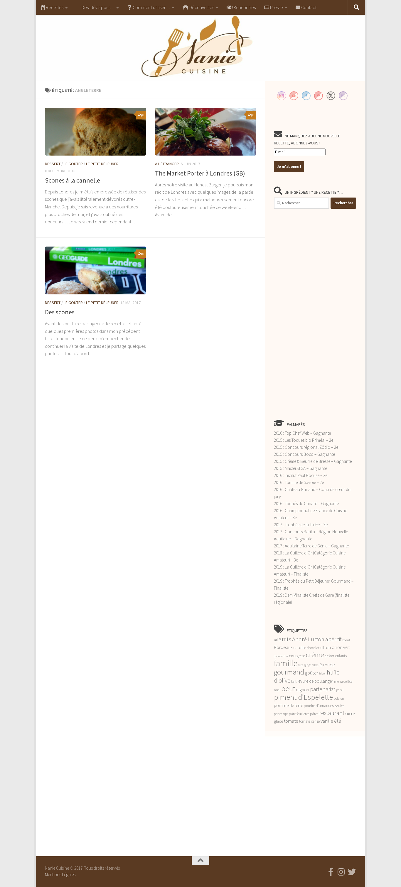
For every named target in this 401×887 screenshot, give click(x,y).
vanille (327, 721)
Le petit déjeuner (102, 163)
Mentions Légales (60, 874)
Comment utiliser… (151, 7)
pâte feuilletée (299, 713)
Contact (308, 7)
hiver (322, 673)
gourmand (289, 672)
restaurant (331, 713)
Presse (276, 7)
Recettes (54, 7)
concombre (281, 656)
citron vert (341, 647)
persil (339, 690)
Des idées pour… (97, 7)
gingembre (311, 665)
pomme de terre (288, 705)
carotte (299, 647)
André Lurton (308, 639)
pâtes (314, 713)
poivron (339, 699)
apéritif (333, 639)
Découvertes (201, 7)
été (337, 721)
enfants (341, 655)
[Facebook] (331, 872)
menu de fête (343, 681)
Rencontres (244, 7)
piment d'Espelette (303, 697)
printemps (281, 714)
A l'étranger (167, 163)
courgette (297, 655)
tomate (291, 721)
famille (285, 663)
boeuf (346, 640)
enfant (329, 656)
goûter (311, 673)
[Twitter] (352, 872)
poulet (339, 706)
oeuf (288, 688)
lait (293, 681)
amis (285, 639)
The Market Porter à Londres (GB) (200, 173)
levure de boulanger (315, 681)
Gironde (327, 664)
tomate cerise (309, 721)
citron (325, 647)
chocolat (313, 647)
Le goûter (73, 163)
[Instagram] (341, 872)
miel (277, 689)
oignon (302, 689)
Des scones (60, 312)
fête (300, 665)
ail (276, 640)
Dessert (52, 163)
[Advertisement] (315, 314)
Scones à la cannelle (72, 180)
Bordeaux (283, 647)
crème (315, 654)
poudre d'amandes (319, 705)
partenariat (322, 689)
